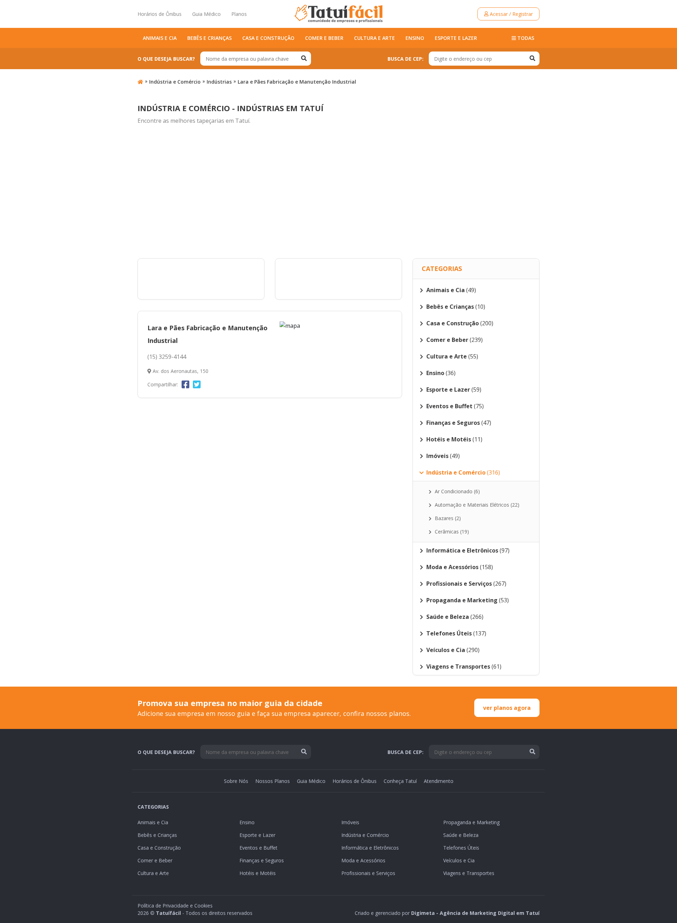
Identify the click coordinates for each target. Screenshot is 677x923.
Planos (239, 14)
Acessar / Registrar (510, 14)
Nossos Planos (272, 781)
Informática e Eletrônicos (370, 847)
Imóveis (350, 822)
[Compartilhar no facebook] (185, 384)
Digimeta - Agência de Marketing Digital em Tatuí (475, 913)
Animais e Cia (160, 38)
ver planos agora (507, 708)
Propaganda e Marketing (471, 822)
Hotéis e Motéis (257, 873)
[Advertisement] (338, 192)
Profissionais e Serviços (368, 873)
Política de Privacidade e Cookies (175, 905)
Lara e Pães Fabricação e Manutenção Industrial (297, 81)
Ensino (414, 38)
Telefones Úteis (461, 847)
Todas (525, 38)
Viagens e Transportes (468, 873)
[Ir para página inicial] (140, 81)
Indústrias (219, 81)
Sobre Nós (236, 781)
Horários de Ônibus (160, 14)
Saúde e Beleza (460, 835)
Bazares (447, 518)
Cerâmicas (451, 531)
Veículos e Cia (459, 860)
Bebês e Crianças (209, 38)
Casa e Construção (268, 38)
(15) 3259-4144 (166, 357)
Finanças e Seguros (261, 860)
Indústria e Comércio (175, 81)
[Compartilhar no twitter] (197, 384)
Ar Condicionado (456, 491)
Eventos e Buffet (258, 847)
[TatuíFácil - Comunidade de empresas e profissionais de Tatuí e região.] (338, 14)
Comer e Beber (324, 38)
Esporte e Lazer (456, 38)
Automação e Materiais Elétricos (476, 504)
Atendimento (438, 781)
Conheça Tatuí (400, 781)
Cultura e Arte (374, 38)
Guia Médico (206, 14)
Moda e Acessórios (363, 860)
